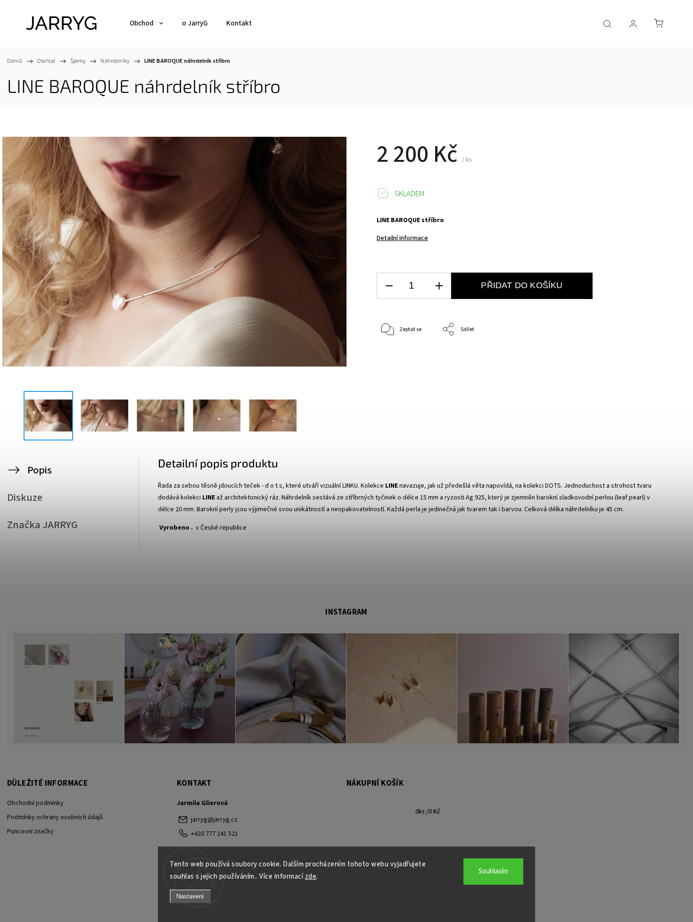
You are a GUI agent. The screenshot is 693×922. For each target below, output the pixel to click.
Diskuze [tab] (24, 497)
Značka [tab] (42, 524)
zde (311, 876)
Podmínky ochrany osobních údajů (55, 817)
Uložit (398, 359)
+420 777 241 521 (214, 834)
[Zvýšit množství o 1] (439, 286)
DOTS (553, 485)
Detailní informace (402, 238)
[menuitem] (146, 23)
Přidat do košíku (521, 285)
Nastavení (190, 896)
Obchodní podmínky (35, 803)
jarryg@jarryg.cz (214, 819)
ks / (427, 811)
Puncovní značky (30, 831)
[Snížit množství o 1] (389, 286)
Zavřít (640, 361)
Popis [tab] (39, 470)
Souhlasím (493, 871)
